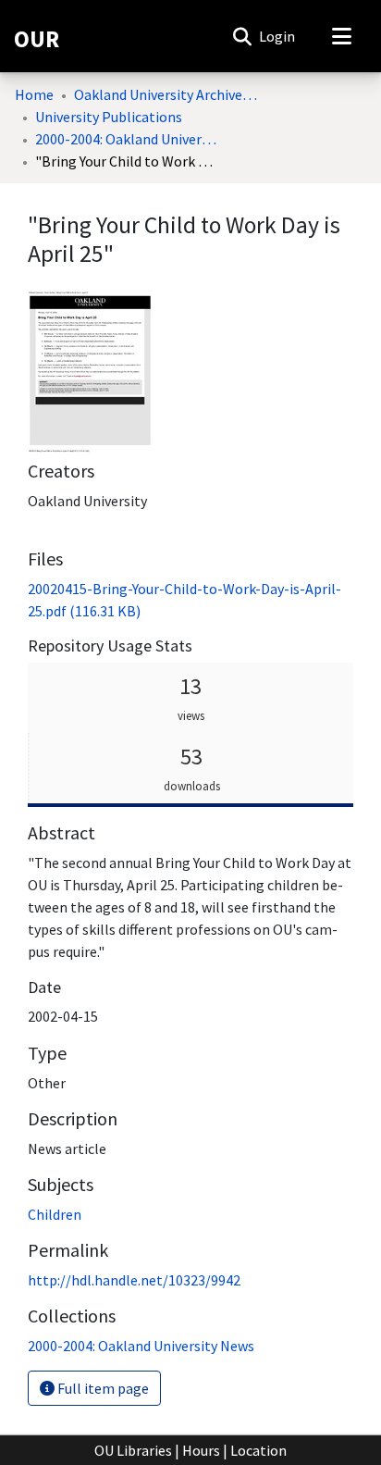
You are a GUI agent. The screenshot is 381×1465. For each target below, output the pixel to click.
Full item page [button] (102, 1388)
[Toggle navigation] (341, 36)
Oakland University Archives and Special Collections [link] (166, 94)
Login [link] (278, 36)
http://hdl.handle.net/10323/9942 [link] (134, 1280)
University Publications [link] (108, 116)
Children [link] (54, 1214)
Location (258, 1450)
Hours (201, 1450)
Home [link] (34, 94)
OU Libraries (133, 1450)
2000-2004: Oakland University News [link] (127, 139)
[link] (141, 1345)
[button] (241, 36)
